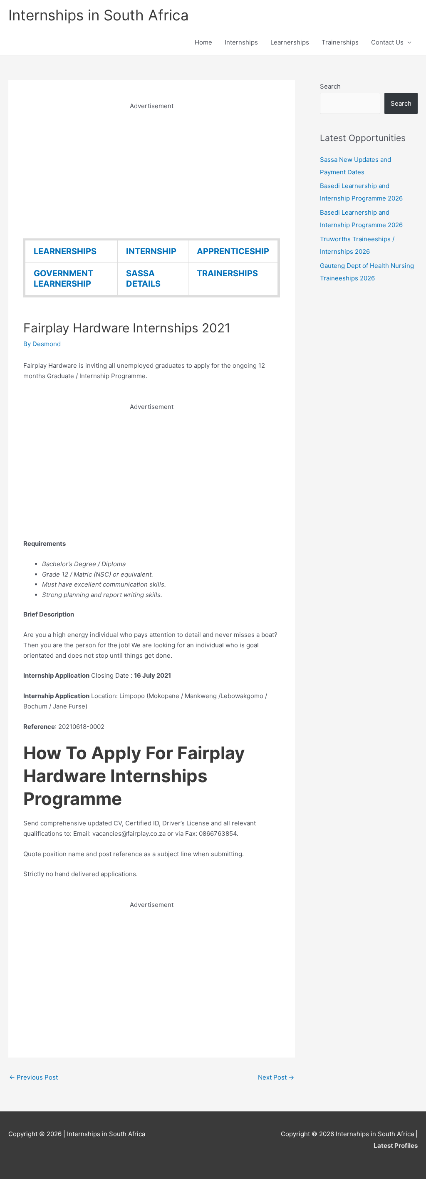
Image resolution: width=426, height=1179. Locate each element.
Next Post (276, 1077)
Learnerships (289, 42)
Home (203, 42)
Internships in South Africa (98, 15)
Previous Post (33, 1077)
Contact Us (387, 42)
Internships (241, 42)
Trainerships (340, 42)
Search (330, 86)
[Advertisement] (151, 169)
